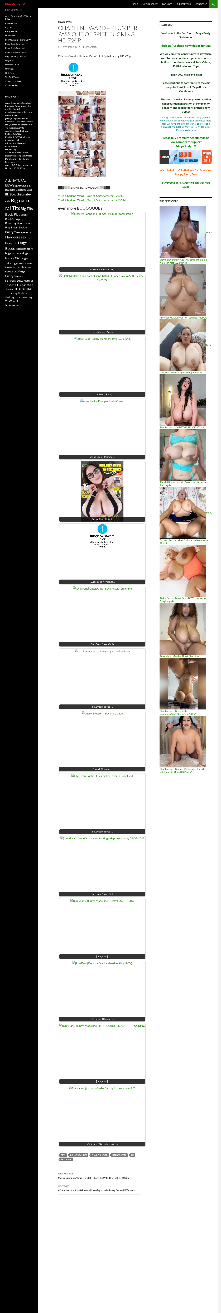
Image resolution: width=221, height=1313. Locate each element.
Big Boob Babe (24, 189)
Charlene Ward (100, 1155)
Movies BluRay (12, 64)
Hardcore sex (119, 1155)
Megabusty (91, 47)
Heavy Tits (11, 243)
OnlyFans (9, 73)
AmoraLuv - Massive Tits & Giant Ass (179, 656)
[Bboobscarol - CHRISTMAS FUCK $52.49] (183, 399)
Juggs (14, 263)
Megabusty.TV (15, 4)
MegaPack (10, 60)
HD (132, 1155)
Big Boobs (11, 194)
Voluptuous (12, 305)
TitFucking (66, 1159)
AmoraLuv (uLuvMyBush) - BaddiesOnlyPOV (183, 317)
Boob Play (12, 214)
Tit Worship (12, 301)
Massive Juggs (11, 267)
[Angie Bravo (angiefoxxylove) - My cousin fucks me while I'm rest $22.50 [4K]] (183, 232)
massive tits (11, 271)
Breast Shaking (19, 227)
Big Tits (8, 27)
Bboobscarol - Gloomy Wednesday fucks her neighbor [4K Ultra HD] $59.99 (183, 770)
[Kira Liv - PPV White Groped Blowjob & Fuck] (183, 344)
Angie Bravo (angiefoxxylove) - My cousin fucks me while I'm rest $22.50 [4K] (19, 106)
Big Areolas (19, 185)
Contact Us (201, 4)
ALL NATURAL (15, 180)
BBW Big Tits (65, 22)
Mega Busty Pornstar (14, 44)
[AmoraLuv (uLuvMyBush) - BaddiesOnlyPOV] (183, 289)
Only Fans (9, 68)
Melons (18, 276)
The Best (9, 289)
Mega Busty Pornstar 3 (15, 52)
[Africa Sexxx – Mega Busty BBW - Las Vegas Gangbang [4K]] (183, 570)
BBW (63, 1155)
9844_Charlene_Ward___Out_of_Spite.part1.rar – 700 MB (91, 195)
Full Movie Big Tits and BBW (18, 39)
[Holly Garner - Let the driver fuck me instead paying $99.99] (183, 512)
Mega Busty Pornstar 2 (15, 48)
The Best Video (184, 4)
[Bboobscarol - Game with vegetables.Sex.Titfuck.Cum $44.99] (183, 683)
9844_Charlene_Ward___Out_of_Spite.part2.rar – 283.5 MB (92, 200)
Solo (30, 284)
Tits (20, 293)
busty (9, 232)
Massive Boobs (25, 263)
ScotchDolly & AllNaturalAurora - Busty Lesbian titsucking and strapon (18, 152)
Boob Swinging (14, 219)
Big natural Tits (78, 1155)
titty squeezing (23, 297)
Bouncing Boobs (15, 223)
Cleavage (19, 232)
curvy (28, 232)
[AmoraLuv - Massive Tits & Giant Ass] (183, 628)
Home (135, 4)
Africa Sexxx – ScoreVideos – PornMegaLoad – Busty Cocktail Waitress (96, 1188)
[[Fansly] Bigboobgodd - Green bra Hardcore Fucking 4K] (183, 454)
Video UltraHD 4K (13, 81)
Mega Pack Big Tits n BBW (16, 56)
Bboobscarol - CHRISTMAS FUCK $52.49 (182, 427)
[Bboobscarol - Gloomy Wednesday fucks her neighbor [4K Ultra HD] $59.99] (183, 741)
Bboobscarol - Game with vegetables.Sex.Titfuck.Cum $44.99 (178, 712)
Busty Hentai (11, 31)
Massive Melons (24, 267)
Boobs (24, 214)
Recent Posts (12, 97)
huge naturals (13, 253)
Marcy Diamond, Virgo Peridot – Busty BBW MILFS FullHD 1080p (93, 1175)
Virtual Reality (150, 4)
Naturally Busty (14, 280)
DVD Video (167, 4)
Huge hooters (24, 249)
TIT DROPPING (22, 289)
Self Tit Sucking (19, 284)
